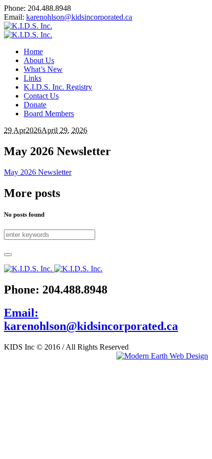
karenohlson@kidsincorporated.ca (79, 17)
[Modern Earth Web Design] (162, 356)
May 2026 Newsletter (37, 172)
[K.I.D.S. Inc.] (28, 30)
